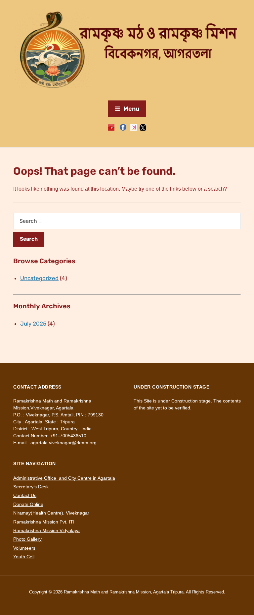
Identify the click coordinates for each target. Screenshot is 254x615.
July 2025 (33, 323)
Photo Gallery (27, 539)
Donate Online (28, 504)
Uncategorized (39, 278)
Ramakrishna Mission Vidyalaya (46, 530)
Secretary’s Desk (31, 486)
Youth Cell (23, 556)
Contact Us (24, 495)
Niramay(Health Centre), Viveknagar (51, 513)
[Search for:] (127, 221)
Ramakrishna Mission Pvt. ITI (43, 521)
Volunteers (24, 548)
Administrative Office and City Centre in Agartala (64, 478)
